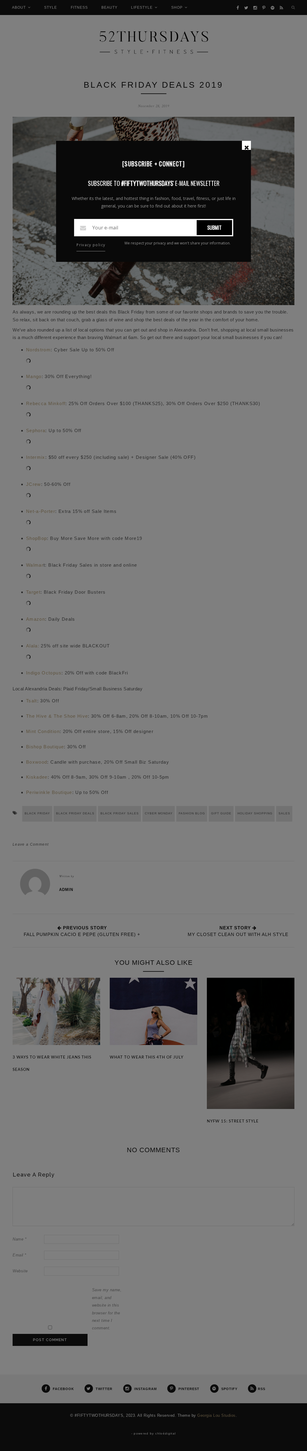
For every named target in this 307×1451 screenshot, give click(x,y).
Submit (214, 227)
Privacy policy (90, 244)
